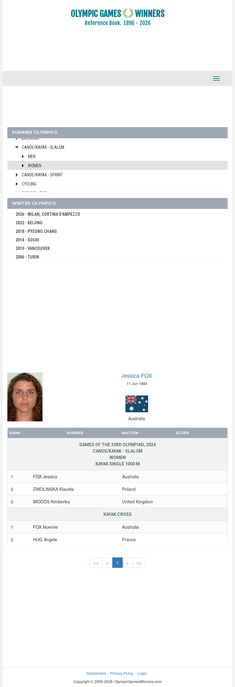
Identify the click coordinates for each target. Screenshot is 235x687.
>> (138, 563)
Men (31, 156)
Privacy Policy (121, 673)
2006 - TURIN (27, 257)
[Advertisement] (117, 53)
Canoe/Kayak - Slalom (43, 147)
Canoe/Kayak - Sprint (42, 174)
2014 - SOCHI (27, 239)
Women (34, 165)
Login (142, 673)
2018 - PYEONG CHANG (36, 231)
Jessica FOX (136, 375)
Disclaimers (96, 673)
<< (96, 563)
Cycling (29, 184)
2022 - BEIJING (29, 222)
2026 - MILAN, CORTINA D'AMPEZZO (48, 214)
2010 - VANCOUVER (33, 248)
